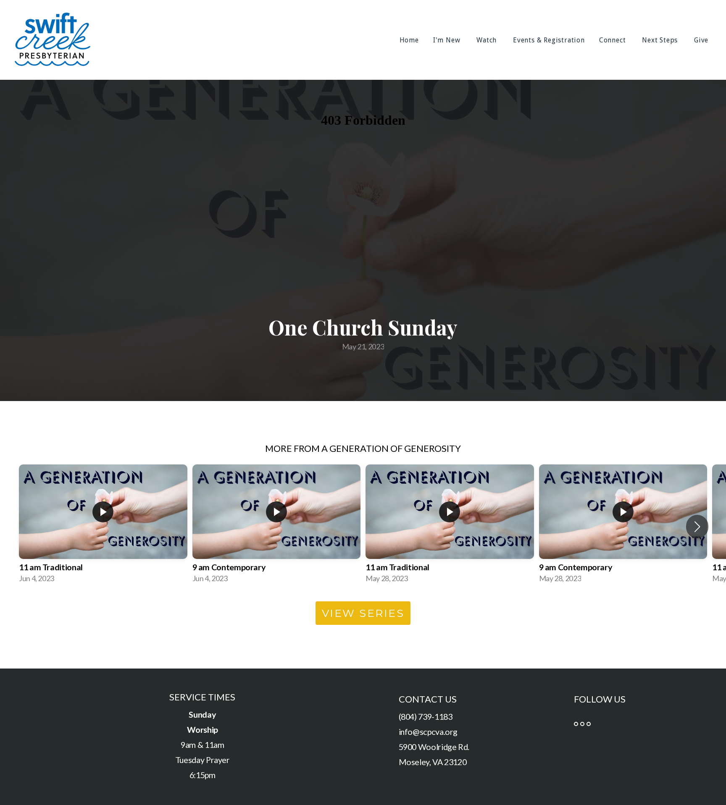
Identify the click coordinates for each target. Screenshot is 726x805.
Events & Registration (549, 40)
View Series (363, 613)
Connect (613, 40)
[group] (103, 526)
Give (702, 40)
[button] (697, 526)
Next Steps (661, 40)
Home (409, 40)
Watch (487, 40)
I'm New (447, 40)
